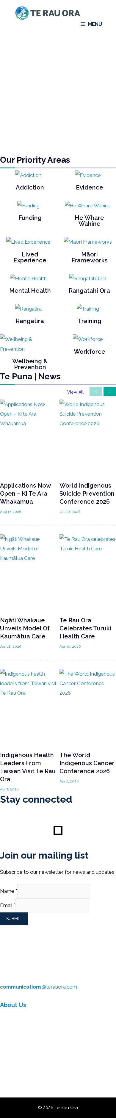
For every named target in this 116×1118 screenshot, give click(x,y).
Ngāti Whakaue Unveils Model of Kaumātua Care (25, 628)
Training (89, 321)
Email (7, 905)
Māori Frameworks (89, 257)
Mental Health (30, 290)
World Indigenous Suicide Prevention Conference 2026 (87, 493)
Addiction (30, 187)
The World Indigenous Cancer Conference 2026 (87, 763)
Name (8, 891)
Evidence (89, 187)
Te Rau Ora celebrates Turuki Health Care (85, 628)
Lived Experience (29, 257)
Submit (13, 918)
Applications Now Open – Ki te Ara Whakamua (25, 493)
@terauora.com (38, 987)
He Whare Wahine (89, 220)
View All (75, 392)
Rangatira (30, 321)
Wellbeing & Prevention (30, 364)
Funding (30, 217)
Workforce (89, 351)
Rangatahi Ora (89, 290)
